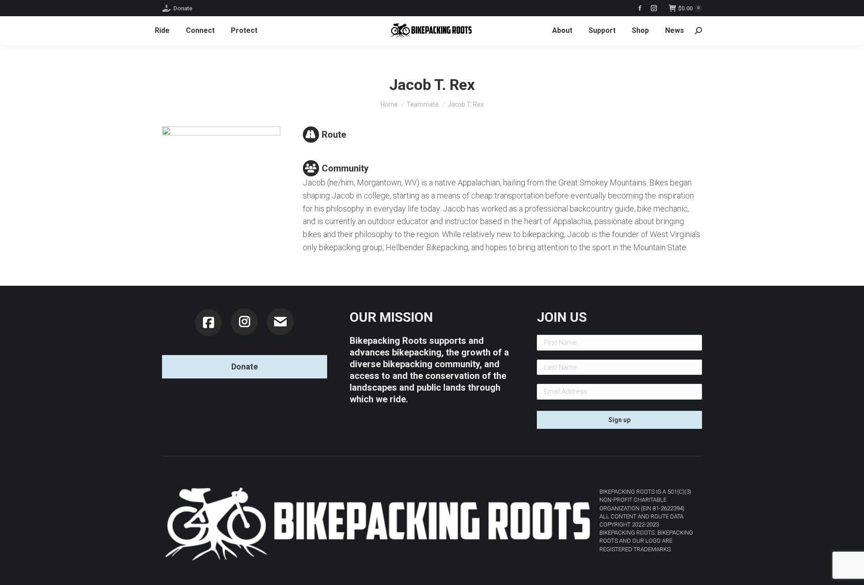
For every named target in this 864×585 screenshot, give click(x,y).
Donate (183, 8)
